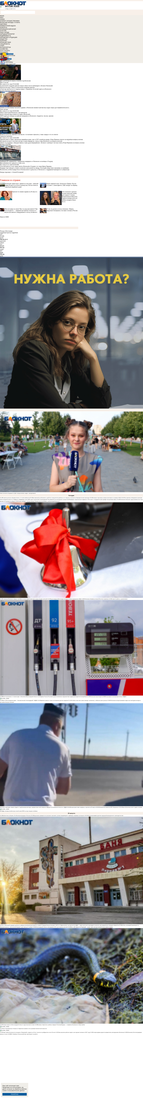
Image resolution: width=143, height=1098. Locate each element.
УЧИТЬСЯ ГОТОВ (10, 55)
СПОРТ (2, 45)
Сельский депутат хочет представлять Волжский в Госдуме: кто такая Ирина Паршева (25, 166)
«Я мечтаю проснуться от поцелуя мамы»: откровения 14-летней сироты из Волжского (25, 89)
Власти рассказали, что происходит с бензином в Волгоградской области (20, 696)
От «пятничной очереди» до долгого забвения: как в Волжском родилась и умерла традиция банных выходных (29, 925)
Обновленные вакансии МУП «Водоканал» (109, 807)
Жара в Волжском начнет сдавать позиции (132, 807)
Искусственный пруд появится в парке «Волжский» (15, 114)
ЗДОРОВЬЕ (3, 24)
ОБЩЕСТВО (3, 39)
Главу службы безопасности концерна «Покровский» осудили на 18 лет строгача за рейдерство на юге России (29, 1032)
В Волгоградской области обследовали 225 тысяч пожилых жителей (51, 927)
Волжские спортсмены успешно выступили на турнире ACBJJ (106, 497)
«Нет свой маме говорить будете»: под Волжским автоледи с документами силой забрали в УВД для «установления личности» (33, 807)
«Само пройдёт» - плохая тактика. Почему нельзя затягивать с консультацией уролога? (39, 501)
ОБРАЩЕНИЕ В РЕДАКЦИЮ (8, 37)
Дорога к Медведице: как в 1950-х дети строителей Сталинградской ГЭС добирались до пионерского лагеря (40, 499)
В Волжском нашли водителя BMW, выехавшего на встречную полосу (106, 696)
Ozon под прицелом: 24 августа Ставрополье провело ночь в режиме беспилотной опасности (25, 1028)
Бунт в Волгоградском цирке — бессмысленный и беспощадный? (18, 700)
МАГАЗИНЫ (9, 62)
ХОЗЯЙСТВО (4, 49)
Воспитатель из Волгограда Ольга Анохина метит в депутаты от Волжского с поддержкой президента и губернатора (34, 169)
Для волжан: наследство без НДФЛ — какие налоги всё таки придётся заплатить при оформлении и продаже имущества (90, 925)
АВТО (1, 17)
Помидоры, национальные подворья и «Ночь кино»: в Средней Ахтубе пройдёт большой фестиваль (92, 499)
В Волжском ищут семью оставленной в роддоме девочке (17, 87)
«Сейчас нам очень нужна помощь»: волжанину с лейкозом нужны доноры (89, 700)
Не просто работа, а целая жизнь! (119, 599)
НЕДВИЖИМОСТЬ (5, 35)
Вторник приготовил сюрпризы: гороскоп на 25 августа (83, 807)
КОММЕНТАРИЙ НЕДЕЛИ (8, 26)
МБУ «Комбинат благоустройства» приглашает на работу (24, 1034)
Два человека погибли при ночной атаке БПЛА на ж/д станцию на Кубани (20, 811)
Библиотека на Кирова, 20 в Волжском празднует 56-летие (17, 815)
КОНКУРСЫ (3, 27)
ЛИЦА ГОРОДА (4, 32)
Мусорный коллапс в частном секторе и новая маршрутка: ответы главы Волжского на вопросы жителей (31, 141)
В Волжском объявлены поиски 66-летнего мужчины (96, 599)
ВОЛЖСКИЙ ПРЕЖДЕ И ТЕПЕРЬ (10, 22)
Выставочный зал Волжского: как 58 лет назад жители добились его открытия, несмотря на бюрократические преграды (61, 497)
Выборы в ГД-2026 (5, 144)
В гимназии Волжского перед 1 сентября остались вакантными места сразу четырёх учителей (25, 599)
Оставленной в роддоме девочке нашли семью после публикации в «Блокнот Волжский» (26, 86)
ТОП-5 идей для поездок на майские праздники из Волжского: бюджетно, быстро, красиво (26, 116)
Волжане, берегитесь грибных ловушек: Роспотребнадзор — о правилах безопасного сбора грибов (61, 1024)
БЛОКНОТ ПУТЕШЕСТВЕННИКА (10, 21)
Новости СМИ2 (4, 217)
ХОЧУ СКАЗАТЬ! (5, 50)
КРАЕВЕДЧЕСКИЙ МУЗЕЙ (8, 29)
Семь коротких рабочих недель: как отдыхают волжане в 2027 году (74, 1032)
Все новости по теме (6, 84)
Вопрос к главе (4, 117)
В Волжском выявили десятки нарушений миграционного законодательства (105, 815)
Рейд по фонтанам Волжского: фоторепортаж (13, 112)
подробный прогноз (5, 232)
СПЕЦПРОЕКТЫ (5, 44)
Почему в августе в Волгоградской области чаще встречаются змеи (19, 1024)
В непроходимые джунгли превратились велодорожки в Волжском (108, 1032)
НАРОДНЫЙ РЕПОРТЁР (7, 34)
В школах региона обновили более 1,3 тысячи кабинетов (16, 497)
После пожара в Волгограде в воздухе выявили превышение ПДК (65, 599)
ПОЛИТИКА (3, 40)
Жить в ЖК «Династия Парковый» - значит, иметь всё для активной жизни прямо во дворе (92, 927)
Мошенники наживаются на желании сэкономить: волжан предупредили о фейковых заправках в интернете (59, 815)
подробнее (15, 232)
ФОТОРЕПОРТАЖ (5, 47)
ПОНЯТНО (14, 1094)
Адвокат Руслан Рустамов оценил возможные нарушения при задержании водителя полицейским (63, 696)
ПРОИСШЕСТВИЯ (5, 42)
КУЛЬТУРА (3, 31)
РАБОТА (10, 54)
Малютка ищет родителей (7, 64)
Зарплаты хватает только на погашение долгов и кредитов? (54, 700)
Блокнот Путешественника (8, 90)
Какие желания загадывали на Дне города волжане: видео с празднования (18, 493)
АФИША (2, 19)
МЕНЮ (2, 16)
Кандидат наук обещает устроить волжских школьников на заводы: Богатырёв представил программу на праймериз (34, 168)
